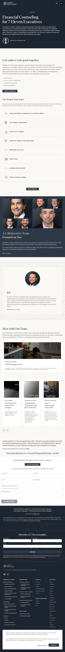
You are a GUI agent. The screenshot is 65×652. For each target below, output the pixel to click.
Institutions (23, 611)
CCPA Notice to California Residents (38, 557)
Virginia (51, 624)
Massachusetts (53, 602)
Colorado (52, 586)
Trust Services (7, 598)
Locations (38, 584)
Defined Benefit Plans (26, 593)
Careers (37, 586)
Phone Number (37, 479)
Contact (37, 593)
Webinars (38, 603)
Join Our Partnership (40, 588)
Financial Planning (8, 590)
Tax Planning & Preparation (10, 596)
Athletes (6, 620)
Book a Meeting (32, 189)
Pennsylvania (52, 617)
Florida (51, 588)
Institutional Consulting (25, 615)
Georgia (51, 591)
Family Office (6, 601)
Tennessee (52, 620)
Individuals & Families (9, 579)
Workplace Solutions (24, 582)
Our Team (38, 582)
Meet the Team (6, 253)
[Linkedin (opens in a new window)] (7, 574)
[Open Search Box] (57, 3)
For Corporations (25, 602)
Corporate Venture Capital (26, 600)
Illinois (51, 593)
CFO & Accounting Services (10, 613)
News (37, 605)
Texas (51, 622)
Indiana (51, 595)
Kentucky (52, 597)
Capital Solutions (8, 586)
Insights (37, 601)
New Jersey (52, 606)
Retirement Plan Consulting (26, 591)
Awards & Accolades (40, 591)
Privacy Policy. (55, 519)
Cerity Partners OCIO (24, 613)
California (52, 584)
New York (52, 608)
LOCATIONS (52, 579)
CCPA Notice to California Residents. (32, 520)
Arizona (51, 582)
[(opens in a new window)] (4, 574)
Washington (52, 626)
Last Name (35, 473)
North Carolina (53, 611)
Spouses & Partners (9, 622)
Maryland (52, 599)
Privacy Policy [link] (36, 513)
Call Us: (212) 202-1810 (32, 464)
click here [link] (27, 509)
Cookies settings (42, 645)
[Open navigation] (61, 3)
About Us (38, 579)
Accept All (54, 645)
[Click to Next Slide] (7, 430)
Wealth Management (8, 582)
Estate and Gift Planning (10, 588)
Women (6, 618)
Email (2, 479)
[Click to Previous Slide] (3, 430)
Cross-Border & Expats (9, 624)
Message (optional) (6, 491)
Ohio (51, 613)
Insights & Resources (41, 598)
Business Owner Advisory (9, 603)
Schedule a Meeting (9, 91)
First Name (4, 473)
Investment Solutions (9, 584)
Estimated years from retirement (9, 486)
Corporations (23, 579)
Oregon (51, 615)
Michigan (52, 604)
